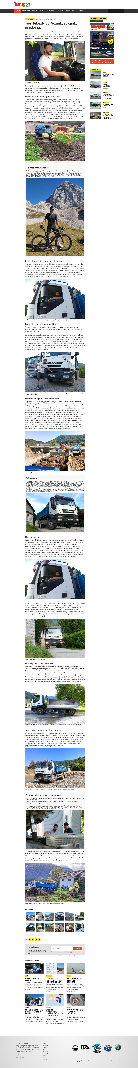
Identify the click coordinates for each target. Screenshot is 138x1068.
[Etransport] (23, 5)
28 (121, 1061)
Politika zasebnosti (104, 1061)
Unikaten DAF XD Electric (32, 979)
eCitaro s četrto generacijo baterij (108, 106)
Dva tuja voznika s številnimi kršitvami (75, 1012)
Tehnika (35, 10)
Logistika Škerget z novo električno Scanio (34, 1012)
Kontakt (81, 10)
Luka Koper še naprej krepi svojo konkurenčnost (54, 980)
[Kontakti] (17, 1057)
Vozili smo (26, 10)
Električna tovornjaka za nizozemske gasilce (107, 86)
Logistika (60, 10)
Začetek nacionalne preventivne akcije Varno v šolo (54, 1013)
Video (68, 10)
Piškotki (96, 1061)
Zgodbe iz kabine (38, 935)
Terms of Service (78, 956)
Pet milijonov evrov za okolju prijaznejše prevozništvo (108, 116)
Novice (17, 10)
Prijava (78, 948)
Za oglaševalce (20, 1054)
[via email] (39, 939)
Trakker (31, 935)
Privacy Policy (69, 956)
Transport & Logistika (98, 18)
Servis (42, 10)
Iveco (27, 935)
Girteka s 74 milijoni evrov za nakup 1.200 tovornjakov (108, 96)
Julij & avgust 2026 (96, 21)
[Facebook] (20, 1057)
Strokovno (51, 10)
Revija (74, 10)
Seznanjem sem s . (62, 952)
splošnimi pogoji (67, 952)
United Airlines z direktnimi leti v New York (74, 980)
